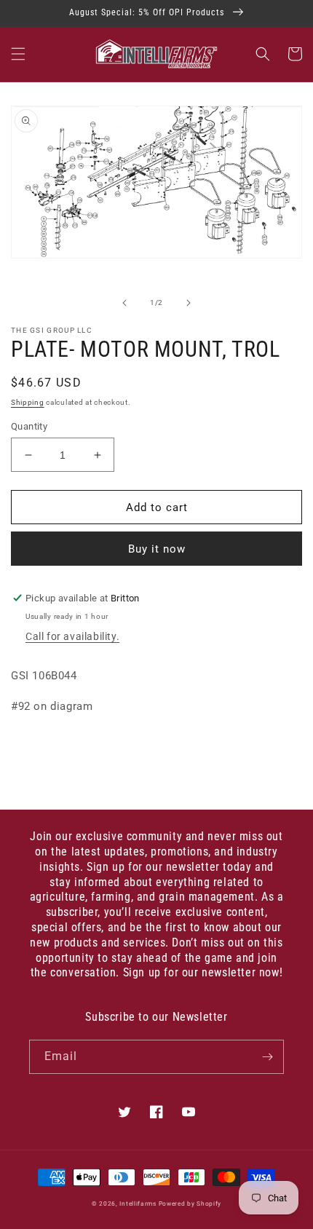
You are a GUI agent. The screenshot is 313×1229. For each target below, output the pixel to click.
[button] (18, 54)
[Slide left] (124, 303)
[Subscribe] (267, 1057)
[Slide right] (189, 303)
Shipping (27, 402)
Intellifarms (137, 1203)
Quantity (29, 426)
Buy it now (157, 549)
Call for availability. (72, 636)
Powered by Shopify (190, 1203)
